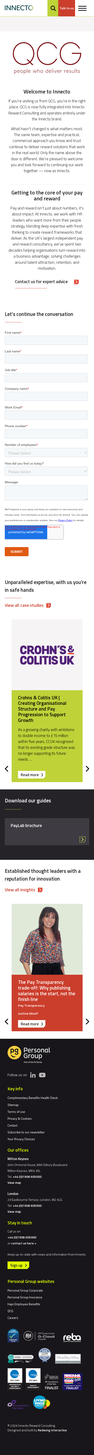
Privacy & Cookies (20, 1118)
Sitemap (13, 1104)
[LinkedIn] (33, 1075)
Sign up (16, 1265)
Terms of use (16, 1111)
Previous (6, 769)
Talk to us (67, 8)
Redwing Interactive (52, 1430)
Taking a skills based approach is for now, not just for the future (43, 987)
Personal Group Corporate (25, 1290)
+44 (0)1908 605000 (27, 1176)
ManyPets (28, 697)
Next (87, 769)
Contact (12, 1125)
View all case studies (24, 605)
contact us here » (23, 1243)
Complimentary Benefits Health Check (33, 1097)
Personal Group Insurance (25, 1297)
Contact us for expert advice (41, 281)
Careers (13, 1317)
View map (14, 1182)
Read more (33, 775)
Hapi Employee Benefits (24, 1304)
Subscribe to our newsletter (26, 1132)
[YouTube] (42, 1074)
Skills (22, 999)
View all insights (20, 889)
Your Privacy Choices (21, 1139)
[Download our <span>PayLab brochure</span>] (47, 831)
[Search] (53, 8)
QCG (10, 1310)
